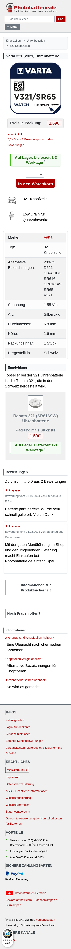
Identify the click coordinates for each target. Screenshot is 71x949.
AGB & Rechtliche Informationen (26, 791)
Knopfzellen (13, 40)
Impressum (13, 777)
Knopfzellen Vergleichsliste (23, 659)
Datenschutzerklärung (20, 784)
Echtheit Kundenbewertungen (24, 740)
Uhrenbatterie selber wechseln (26, 680)
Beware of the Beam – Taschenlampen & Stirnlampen (32, 902)
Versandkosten (45, 919)
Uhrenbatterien (36, 40)
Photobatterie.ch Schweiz (29, 893)
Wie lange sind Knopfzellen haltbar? (29, 637)
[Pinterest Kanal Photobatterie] (14, 940)
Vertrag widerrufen (17, 770)
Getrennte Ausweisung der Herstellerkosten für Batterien (34, 821)
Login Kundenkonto (18, 727)
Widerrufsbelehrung (18, 798)
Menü (14, 26)
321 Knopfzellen (20, 45)
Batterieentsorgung (18, 811)
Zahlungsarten (15, 720)
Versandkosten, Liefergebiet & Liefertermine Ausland (34, 750)
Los (60, 19)
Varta (48, 237)
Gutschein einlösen (18, 734)
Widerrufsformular (17, 804)
